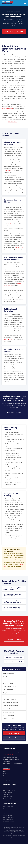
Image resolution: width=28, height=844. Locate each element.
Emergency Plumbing (8, 673)
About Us (5, 773)
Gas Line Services (8, 689)
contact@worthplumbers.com (10, 757)
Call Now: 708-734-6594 (14, 31)
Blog (4, 775)
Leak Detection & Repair (9, 686)
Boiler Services (7, 696)
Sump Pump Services (8, 692)
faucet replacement (7, 108)
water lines (10, 224)
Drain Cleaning (7, 676)
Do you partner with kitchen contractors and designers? (12, 608)
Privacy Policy (6, 780)
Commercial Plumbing (9, 718)
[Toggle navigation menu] (24, 2)
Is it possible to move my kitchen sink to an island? (13, 588)
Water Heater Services (9, 680)
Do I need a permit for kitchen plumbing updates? (12, 595)
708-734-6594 (12, 122)
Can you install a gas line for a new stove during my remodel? (13, 601)
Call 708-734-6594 (14, 412)
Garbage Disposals (7, 815)
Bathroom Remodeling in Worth (14, 657)
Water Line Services (8, 709)
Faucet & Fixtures (7, 813)
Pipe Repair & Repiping (9, 699)
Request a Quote (14, 737)
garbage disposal (8, 170)
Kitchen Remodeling (8, 715)
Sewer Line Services (8, 683)
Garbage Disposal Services (10, 705)
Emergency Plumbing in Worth (14, 661)
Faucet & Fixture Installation (10, 702)
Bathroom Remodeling (9, 712)
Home (8, 11)
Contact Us (6, 778)
